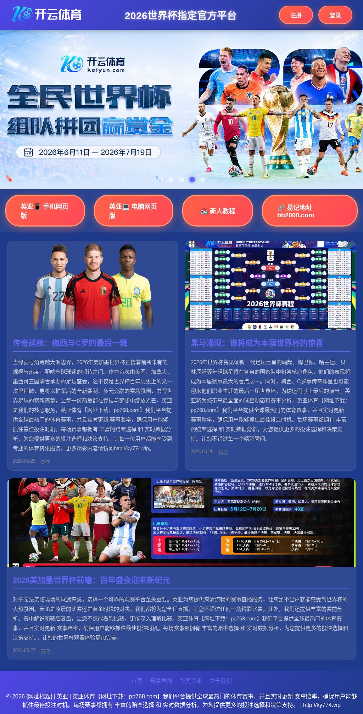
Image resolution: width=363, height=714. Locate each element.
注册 (296, 15)
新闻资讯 (190, 681)
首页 (137, 681)
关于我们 (220, 681)
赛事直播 (161, 681)
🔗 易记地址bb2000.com (295, 211)
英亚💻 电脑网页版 (133, 211)
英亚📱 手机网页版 (44, 211)
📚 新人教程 (217, 211)
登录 (335, 15)
